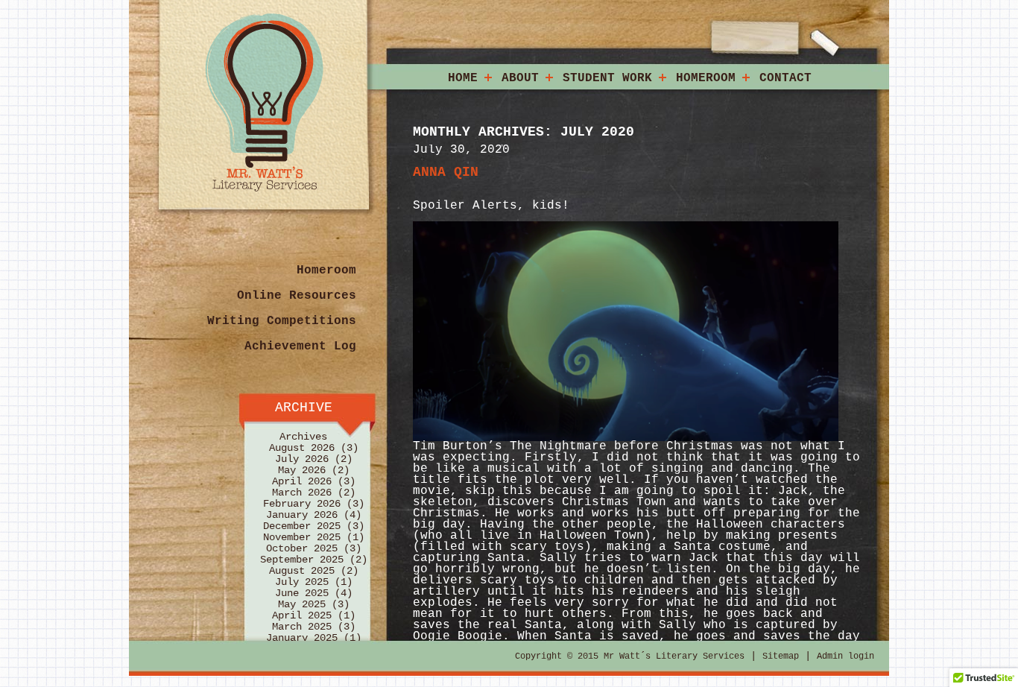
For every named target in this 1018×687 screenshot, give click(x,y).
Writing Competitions (281, 321)
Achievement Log (300, 346)
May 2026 (302, 470)
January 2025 (302, 638)
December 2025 (302, 526)
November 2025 (302, 537)
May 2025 (302, 604)
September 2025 (302, 560)
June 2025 (302, 593)
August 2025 (302, 571)
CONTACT (785, 78)
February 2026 (302, 504)
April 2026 (302, 481)
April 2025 (302, 615)
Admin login (845, 656)
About (520, 78)
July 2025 (302, 582)
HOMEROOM (706, 78)
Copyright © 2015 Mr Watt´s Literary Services (629, 656)
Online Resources (296, 296)
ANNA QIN (445, 172)
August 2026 (302, 448)
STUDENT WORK (607, 78)
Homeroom (326, 270)
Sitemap (780, 656)
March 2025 (302, 627)
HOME (463, 78)
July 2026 (302, 459)
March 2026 (302, 492)
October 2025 (302, 548)
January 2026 (302, 515)
